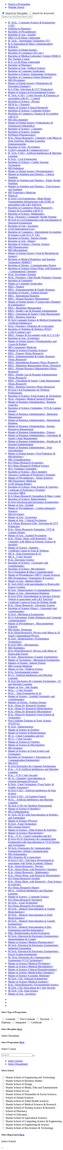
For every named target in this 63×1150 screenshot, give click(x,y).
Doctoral (44, 1019)
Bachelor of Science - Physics (24, 101)
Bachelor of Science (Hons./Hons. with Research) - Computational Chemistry (34, 270)
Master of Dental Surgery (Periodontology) (31, 171)
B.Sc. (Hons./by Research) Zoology (27, 705)
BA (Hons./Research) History (23, 887)
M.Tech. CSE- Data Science (23, 990)
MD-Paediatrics (16, 647)
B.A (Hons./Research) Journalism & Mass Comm (34, 496)
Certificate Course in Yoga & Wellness (28, 550)
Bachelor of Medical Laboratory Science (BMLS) (34, 55)
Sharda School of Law (17, 1090)
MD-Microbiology (18, 250)
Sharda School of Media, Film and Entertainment (31, 1087)
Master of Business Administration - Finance (31, 432)
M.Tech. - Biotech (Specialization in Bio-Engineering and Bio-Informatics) (30, 928)
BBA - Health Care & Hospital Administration (32, 310)
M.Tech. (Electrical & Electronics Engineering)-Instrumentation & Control (33, 938)
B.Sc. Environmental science (23, 672)
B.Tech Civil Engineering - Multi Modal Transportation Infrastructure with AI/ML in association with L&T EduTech (31, 201)
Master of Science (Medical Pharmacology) (31, 942)
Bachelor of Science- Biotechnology (27, 499)
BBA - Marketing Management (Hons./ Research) (34, 365)
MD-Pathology (16, 168)
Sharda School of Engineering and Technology (30, 1077)
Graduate (10, 1019)
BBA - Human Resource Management (28, 298)
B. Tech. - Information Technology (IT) (29, 40)
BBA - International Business (23, 295)
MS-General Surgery (19, 826)
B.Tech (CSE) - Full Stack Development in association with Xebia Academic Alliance (31, 862)
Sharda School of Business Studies (24, 1080)
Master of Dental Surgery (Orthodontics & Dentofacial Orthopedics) (30, 124)
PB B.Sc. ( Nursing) (19, 104)
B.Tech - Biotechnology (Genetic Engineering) (33, 656)
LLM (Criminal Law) (19, 332)
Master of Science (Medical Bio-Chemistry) (31, 972)
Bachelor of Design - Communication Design (32, 265)
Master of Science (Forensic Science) (27, 350)
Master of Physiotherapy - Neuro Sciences (30, 477)
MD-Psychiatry (16, 514)
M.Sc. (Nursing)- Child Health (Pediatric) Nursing (34, 277)
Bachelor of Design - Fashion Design (28, 292)
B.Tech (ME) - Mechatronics (23, 644)
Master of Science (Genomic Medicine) (29, 975)
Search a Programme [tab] (19, 4)
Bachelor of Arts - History (22, 241)
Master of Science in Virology (24, 741)
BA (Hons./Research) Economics (25, 462)
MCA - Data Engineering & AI (24, 553)
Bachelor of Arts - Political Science (26, 68)
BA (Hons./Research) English (24, 878)
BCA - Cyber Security (20, 738)
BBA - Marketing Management (24, 307)
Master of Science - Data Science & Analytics (32, 829)
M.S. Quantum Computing (22, 468)
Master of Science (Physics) (22, 820)
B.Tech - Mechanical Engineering (26, 614)
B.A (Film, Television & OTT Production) (30, 89)
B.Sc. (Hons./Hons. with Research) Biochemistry (34, 875)
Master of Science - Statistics (23, 547)
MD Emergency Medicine (22, 192)
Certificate (36, 1022)
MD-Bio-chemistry (18, 119)
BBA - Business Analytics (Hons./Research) (31, 386)
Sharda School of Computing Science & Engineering (34, 1121)
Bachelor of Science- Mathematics (26, 213)
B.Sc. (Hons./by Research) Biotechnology (30, 708)
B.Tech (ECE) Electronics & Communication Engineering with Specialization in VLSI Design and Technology (33, 842)
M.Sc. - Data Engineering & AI (24, 693)
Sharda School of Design (19, 1084)
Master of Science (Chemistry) (24, 808)
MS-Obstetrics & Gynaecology (24, 857)
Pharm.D (13, 195)
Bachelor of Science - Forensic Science (29, 244)
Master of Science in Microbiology (26, 744)
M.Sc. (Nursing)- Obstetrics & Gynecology (31, 326)
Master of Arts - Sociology (22, 993)
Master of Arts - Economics (22, 517)
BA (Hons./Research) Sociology (25, 899)
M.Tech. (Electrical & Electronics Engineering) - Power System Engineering (33, 953)
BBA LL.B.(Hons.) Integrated (24, 37)
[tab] (15, 1060)
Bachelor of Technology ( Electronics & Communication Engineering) (29, 758)
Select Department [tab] (18, 1063)
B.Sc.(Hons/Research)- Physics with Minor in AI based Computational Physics (34, 634)
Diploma (6, 1022)
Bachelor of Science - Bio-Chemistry (27, 471)
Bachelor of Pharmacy (20, 65)
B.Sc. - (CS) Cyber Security (23, 775)
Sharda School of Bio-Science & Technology (29, 1128)
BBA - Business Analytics (22, 316)
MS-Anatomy (15, 747)
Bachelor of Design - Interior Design (27, 238)
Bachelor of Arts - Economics (23, 338)
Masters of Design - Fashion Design (27, 702)
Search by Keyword (43, 13)
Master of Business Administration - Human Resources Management (31, 428)
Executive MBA (17, 493)
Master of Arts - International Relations (28, 593)
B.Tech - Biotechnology (21, 726)
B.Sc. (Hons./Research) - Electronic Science (31, 605)
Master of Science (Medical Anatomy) (28, 981)
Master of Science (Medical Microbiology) (30, 966)
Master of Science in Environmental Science (31, 92)
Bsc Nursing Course (19, 58)
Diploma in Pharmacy (19, 28)
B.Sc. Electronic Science (21, 559)
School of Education (16, 1114)
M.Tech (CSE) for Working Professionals (30, 805)
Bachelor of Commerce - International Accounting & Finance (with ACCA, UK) (34, 233)
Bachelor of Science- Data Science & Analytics (33, 486)
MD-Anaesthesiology (19, 459)
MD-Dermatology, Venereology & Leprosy (31, 578)
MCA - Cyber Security (20, 556)
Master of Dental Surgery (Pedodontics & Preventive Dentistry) (30, 85)
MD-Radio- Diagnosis (20, 629)
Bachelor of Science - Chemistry (25, 128)
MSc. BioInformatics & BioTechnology (29, 933)
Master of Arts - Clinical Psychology (27, 520)
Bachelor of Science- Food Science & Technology (34, 395)
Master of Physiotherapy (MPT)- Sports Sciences (34, 574)
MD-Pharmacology (18, 247)
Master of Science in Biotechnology (27, 732)
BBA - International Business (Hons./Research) (33, 362)
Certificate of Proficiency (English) (26, 489)
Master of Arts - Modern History (25, 581)
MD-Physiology (16, 80)
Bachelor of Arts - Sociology (23, 225)
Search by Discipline (17, 13)
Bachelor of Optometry (20, 280)
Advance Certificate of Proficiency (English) (31, 474)
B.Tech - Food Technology (22, 823)
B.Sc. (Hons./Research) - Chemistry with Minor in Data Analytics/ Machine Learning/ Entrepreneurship (34, 140)
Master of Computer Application (25, 283)
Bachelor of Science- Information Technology (32, 74)
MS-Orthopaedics (17, 854)
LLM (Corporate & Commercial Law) (28, 150)
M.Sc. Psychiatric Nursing (22, 274)
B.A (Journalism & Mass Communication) (30, 43)
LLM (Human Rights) (20, 483)
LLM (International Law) (21, 228)
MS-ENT (13, 763)
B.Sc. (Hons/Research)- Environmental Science (33, 984)
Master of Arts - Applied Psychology (27, 535)
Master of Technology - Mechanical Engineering (33, 659)
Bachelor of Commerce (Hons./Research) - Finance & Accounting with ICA (30, 209)
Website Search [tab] (16, 7)
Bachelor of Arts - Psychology (24, 147)
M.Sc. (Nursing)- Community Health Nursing (32, 216)
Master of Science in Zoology (23, 729)
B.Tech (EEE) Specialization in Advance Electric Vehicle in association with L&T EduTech (34, 598)
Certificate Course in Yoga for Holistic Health (32, 602)
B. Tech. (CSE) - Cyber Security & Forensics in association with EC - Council (33, 97)
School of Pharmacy (16, 1111)
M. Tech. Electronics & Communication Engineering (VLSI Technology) (29, 959)
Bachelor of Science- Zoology (24, 131)
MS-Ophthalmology (18, 811)
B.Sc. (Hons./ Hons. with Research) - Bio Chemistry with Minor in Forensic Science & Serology (32, 541)
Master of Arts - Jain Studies (23, 687)
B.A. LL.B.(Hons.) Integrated (24, 62)
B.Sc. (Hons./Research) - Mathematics (28, 872)
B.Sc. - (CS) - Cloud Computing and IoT (30, 836)
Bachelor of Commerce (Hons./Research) (30, 77)
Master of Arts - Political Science (25, 669)
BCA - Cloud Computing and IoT (26, 735)
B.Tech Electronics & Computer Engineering (32, 766)
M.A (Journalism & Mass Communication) (30, 571)
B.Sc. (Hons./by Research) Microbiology (30, 711)
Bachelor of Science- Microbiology (26, 568)
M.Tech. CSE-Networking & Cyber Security (32, 987)
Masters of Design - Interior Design (27, 663)
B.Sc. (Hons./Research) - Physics (25, 866)
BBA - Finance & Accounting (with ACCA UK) (34, 335)
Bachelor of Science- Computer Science (29, 110)
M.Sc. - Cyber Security (20, 690)
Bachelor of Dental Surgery (22, 49)
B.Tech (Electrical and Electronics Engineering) (33, 502)
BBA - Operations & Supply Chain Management (34, 313)
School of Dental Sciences (19, 1097)
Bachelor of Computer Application (26, 71)
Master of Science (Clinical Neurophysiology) (32, 969)
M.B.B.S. (13, 46)
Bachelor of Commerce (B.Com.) (26, 52)
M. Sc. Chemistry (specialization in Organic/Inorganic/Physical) (26, 780)
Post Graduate (27, 1019)
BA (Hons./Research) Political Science (28, 465)
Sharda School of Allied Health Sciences (27, 1101)
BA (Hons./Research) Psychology (26, 905)
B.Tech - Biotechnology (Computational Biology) (34, 590)
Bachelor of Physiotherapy (22, 31)
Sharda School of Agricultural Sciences (26, 1117)
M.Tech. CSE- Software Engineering (27, 978)
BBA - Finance (16, 286)
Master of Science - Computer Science (28, 896)
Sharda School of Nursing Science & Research (30, 1107)
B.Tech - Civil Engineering (22, 159)
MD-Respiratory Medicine (22, 480)
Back (19, 1029)
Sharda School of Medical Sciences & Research (31, 1104)
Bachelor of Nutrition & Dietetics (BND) (30, 329)
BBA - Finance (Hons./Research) (25, 353)
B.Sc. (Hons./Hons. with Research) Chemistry (32, 869)
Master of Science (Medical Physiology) (29, 963)
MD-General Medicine (20, 666)
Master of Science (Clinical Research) (28, 107)
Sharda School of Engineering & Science (27, 1124)
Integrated (20, 1022)
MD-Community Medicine (22, 347)
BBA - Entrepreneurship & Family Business (31, 289)
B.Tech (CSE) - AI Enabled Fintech (27, 796)
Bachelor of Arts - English (22, 34)
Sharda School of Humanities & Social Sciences (31, 1094)
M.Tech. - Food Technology (23, 902)
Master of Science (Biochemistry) (26, 832)
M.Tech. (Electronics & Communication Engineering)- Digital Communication (29, 850)
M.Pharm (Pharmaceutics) (22, 134)
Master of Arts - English (20, 505)
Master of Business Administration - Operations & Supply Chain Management (34, 437)
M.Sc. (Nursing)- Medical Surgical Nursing (31, 398)
